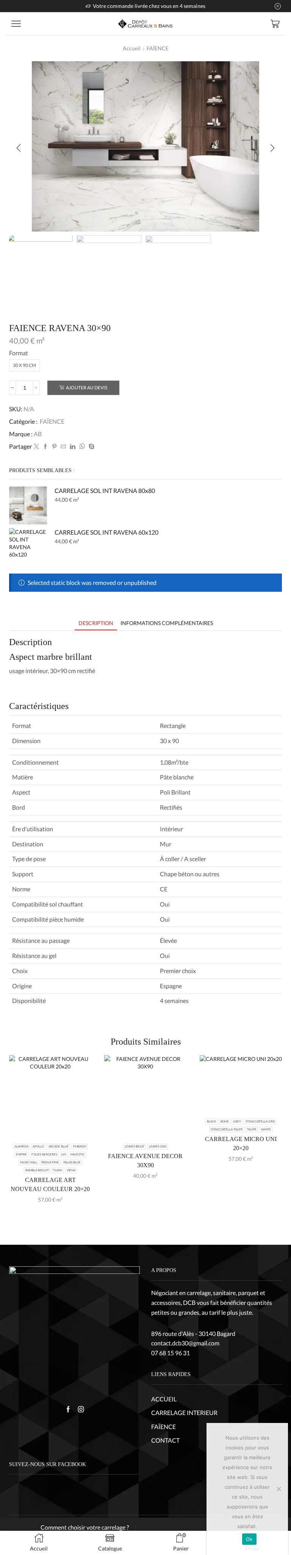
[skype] (90, 446)
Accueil (132, 48)
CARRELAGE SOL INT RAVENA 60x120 (106, 532)
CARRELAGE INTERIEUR (184, 1412)
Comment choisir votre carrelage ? (85, 1527)
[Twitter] (36, 446)
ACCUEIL (164, 1399)
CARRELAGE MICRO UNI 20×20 (241, 1143)
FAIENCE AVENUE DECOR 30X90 (145, 1160)
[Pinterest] (54, 446)
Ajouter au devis (86, 387)
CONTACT (165, 1440)
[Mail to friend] (63, 446)
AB (38, 433)
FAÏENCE (158, 48)
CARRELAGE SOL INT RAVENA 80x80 (105, 490)
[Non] (278, 1489)
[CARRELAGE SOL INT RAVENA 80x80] (28, 505)
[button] (18, 148)
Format (18, 352)
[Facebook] (45, 446)
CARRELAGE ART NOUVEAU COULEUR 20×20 (50, 1184)
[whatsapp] (82, 446)
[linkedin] (72, 446)
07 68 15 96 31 (170, 1352)
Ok (249, 1539)
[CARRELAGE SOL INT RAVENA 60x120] (28, 547)
